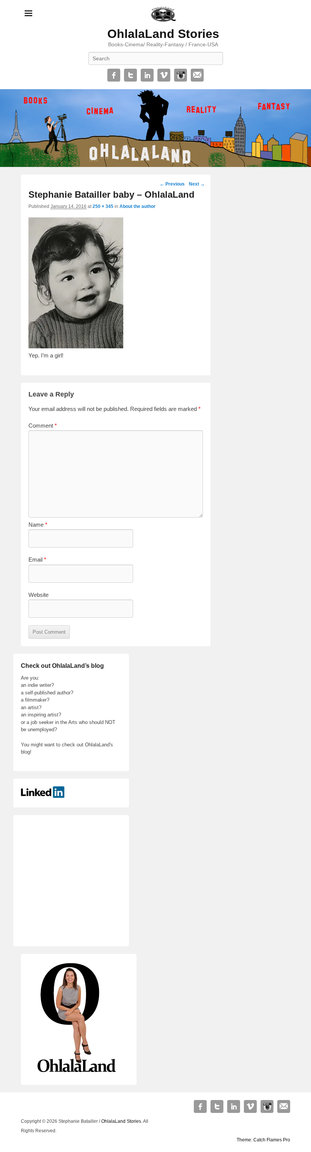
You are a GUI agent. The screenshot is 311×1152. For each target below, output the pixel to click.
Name (37, 524)
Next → (197, 184)
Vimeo (163, 75)
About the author (137, 206)
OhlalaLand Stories (163, 34)
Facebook (113, 75)
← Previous (172, 184)
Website (38, 595)
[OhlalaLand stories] (155, 128)
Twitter (130, 75)
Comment (42, 425)
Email (197, 75)
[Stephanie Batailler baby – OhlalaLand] (75, 346)
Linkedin (147, 75)
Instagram (180, 75)
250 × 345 (103, 206)
